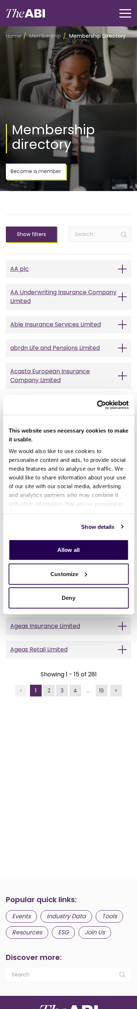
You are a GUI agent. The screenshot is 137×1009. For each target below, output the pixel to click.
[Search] (124, 235)
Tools (109, 916)
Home (13, 36)
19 (101, 690)
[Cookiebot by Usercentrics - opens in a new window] (97, 405)
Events (21, 916)
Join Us (95, 932)
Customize (64, 574)
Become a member (36, 171)
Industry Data (66, 916)
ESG (63, 932)
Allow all (68, 550)
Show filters (31, 234)
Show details (97, 526)
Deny (68, 598)
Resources (27, 932)
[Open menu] (125, 13)
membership (45, 36)
